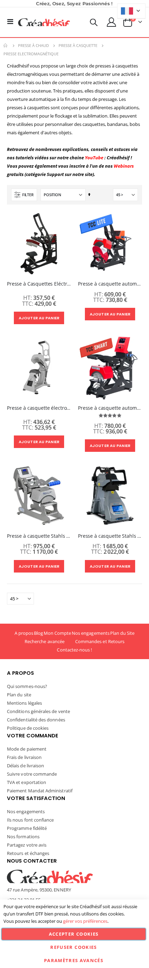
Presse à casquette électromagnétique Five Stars (39, 408)
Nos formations (23, 836)
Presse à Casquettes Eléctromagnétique (39, 284)
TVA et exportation (26, 782)
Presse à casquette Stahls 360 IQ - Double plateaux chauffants (110, 536)
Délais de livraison (25, 765)
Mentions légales (24, 703)
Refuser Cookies (73, 947)
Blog (38, 633)
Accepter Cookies (74, 934)
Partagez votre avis (26, 845)
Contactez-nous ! (74, 650)
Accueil (5, 45)
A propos (24, 633)
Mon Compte (57, 633)
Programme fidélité (27, 828)
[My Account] (111, 22)
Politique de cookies (28, 728)
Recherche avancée (44, 641)
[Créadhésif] (44, 22)
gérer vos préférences (85, 921)
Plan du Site (122, 633)
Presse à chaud (33, 45)
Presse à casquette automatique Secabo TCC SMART (110, 408)
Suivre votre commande (32, 774)
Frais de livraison (24, 757)
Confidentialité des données (36, 720)
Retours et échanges (28, 853)
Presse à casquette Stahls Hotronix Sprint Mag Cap (39, 536)
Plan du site (19, 694)
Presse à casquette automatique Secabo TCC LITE (110, 284)
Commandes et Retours (99, 641)
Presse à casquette (78, 45)
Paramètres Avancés (73, 960)
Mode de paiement (26, 749)
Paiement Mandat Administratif (39, 790)
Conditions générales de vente (38, 711)
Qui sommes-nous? (27, 686)
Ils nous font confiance (30, 820)
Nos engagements (90, 633)
